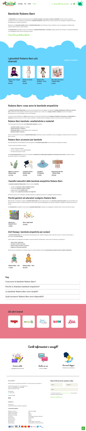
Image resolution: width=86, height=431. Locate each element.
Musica (29, 413)
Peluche (30, 415)
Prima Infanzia (31, 417)
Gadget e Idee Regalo (12, 413)
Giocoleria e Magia (32, 411)
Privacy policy (10, 391)
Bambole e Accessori (12, 411)
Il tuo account (11, 404)
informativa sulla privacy (65, 393)
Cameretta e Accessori (13, 412)
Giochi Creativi (11, 417)
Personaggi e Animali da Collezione (35, 416)
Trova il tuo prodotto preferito (18, 34)
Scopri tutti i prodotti (71, 60)
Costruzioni (10, 416)
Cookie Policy (11, 392)
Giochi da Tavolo (11, 420)
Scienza (30, 420)
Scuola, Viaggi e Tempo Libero (34, 421)
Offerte (34, 4)
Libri (29, 412)
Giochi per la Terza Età (12, 415)
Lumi (14, 395)
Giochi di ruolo (11, 421)
